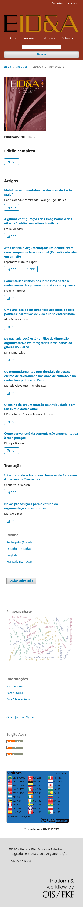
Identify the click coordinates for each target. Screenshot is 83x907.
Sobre (66, 38)
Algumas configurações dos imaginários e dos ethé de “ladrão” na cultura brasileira (38, 221)
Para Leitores (14, 686)
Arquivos (30, 38)
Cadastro (57, 3)
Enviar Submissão (21, 581)
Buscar (41, 54)
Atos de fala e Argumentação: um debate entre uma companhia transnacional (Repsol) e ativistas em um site (40, 252)
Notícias (49, 38)
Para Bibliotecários (18, 699)
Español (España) (18, 549)
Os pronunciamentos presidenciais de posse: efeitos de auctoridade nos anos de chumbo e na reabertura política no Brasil (40, 376)
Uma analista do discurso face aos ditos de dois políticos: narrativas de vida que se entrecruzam (39, 312)
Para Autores (14, 693)
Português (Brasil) (19, 542)
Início (7, 66)
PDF (13, 161)
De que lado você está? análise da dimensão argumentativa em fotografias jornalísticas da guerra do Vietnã (38, 342)
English (11, 555)
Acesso (72, 3)
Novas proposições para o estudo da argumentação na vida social (31, 506)
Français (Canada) (19, 561)
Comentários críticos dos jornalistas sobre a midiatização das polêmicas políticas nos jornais (39, 283)
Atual (13, 38)
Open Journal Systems (22, 717)
